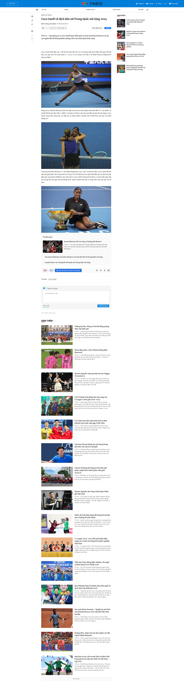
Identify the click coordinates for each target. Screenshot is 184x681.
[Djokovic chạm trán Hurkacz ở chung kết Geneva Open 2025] (121, 34)
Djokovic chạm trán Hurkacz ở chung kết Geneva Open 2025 (135, 33)
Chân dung (116, 9)
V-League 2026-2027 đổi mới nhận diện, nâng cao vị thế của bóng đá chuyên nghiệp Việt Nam (92, 541)
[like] (32, 16)
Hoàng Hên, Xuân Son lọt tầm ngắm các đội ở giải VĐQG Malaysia (92, 634)
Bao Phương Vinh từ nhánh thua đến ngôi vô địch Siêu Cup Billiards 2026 (92, 587)
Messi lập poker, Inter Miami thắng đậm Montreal (91, 351)
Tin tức (44, 9)
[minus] (32, 41)
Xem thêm (76, 679)
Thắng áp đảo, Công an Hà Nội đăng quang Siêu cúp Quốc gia (92, 327)
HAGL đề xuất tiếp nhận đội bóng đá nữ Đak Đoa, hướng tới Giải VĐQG (92, 516)
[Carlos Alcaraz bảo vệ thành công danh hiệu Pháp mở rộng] (121, 23)
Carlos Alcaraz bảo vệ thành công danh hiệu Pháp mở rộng (135, 22)
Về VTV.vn (12, 3)
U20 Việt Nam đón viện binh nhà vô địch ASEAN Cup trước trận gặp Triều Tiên (91, 422)
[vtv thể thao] (92, 4)
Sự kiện (140, 9)
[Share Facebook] (97, 270)
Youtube (150, 3)
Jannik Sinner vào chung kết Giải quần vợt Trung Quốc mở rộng (67, 262)
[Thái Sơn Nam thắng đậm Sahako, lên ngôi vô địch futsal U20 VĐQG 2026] (57, 571)
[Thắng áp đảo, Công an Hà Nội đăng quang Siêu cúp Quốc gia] (57, 335)
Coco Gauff (52, 279)
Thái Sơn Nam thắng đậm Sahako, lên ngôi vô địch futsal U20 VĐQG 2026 (92, 563)
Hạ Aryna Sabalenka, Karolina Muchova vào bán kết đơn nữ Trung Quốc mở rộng (74, 257)
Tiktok (160, 3)
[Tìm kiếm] (165, 4)
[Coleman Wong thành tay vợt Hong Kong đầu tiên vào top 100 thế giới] (57, 453)
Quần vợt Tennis (46, 15)
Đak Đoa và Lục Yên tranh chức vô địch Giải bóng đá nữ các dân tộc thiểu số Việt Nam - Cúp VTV (92, 659)
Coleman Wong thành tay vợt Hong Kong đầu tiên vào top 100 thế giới (91, 445)
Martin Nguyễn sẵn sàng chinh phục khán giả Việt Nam (92, 492)
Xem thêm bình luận (48, 313)
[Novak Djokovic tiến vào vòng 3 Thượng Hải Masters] (52, 247)
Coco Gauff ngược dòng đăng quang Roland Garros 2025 (135, 55)
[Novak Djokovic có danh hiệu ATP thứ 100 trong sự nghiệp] (121, 46)
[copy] (32, 20)
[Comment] (32, 24)
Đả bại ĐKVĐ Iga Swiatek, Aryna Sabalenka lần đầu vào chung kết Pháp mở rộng (135, 67)
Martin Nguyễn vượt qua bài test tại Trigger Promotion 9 (92, 375)
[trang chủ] (37, 9)
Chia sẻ (108, 28)
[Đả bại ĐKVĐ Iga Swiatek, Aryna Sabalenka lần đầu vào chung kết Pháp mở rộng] (121, 69)
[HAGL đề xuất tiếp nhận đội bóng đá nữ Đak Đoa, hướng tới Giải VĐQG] (57, 524)
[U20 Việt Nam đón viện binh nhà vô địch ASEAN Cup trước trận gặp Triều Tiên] (57, 429)
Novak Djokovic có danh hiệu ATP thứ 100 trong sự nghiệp (135, 45)
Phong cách (90, 9)
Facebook (141, 3)
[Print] (32, 31)
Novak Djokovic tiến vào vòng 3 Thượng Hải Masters (82, 242)
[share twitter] (105, 270)
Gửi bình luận (103, 306)
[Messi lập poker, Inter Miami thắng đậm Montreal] (57, 358)
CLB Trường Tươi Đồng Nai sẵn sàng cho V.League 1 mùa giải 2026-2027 (91, 398)
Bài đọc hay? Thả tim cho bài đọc (69, 270)
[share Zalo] (101, 270)
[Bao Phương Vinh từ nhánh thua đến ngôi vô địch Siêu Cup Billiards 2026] (57, 594)
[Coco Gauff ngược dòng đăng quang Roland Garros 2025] (121, 57)
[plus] (32, 35)
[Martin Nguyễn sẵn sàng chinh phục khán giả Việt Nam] (57, 500)
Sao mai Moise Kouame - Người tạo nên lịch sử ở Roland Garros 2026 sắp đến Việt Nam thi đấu (92, 611)
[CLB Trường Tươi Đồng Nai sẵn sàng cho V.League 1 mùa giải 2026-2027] (57, 406)
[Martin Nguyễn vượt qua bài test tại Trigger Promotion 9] (57, 382)
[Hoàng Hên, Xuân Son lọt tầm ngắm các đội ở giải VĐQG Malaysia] (57, 641)
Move (66, 9)
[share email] (108, 270)
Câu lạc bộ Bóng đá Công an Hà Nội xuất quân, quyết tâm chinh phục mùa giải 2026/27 (91, 470)
